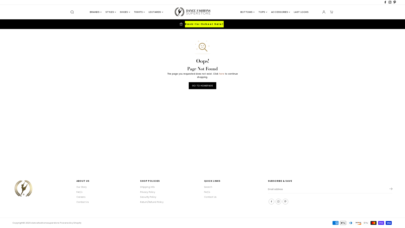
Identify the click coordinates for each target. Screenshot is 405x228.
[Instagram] (390, 3)
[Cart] (331, 12)
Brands (95, 12)
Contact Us (82, 202)
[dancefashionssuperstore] (191, 12)
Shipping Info (147, 187)
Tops (262, 12)
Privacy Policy (147, 192)
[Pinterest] (394, 3)
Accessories (280, 12)
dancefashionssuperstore (45, 222)
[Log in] (323, 12)
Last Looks (301, 12)
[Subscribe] (391, 189)
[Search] (72, 12)
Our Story (81, 187)
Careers (80, 197)
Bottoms (246, 12)
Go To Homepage (202, 85)
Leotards (155, 12)
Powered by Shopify (70, 222)
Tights (139, 12)
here (221, 73)
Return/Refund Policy (151, 202)
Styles (110, 12)
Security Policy (148, 197)
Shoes (124, 12)
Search (208, 187)
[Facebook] (385, 3)
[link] (42, 188)
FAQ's (79, 192)
